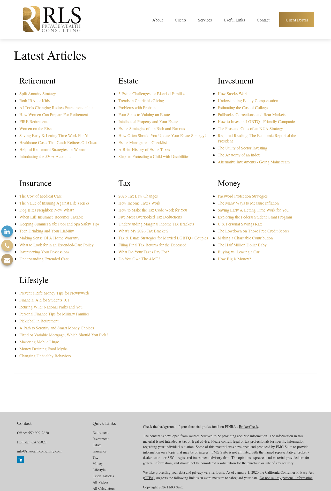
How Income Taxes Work (139, 203)
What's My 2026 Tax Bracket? (143, 230)
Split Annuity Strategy (37, 93)
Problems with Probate (136, 107)
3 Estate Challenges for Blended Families (151, 93)
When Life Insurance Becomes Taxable (51, 217)
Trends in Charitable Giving (141, 100)
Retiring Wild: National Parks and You (50, 306)
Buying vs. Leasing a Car (238, 251)
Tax (95, 457)
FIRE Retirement (33, 121)
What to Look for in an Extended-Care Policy (56, 244)
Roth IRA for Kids (34, 100)
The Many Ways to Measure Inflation (248, 203)
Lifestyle (99, 469)
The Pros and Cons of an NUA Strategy (250, 128)
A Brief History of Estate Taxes (144, 149)
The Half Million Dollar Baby (242, 244)
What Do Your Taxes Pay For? (143, 251)
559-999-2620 (38, 432)
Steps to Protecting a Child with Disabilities (153, 156)
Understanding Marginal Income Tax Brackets (156, 223)
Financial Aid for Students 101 (44, 300)
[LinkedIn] (7, 231)
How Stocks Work (233, 93)
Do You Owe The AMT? (139, 258)
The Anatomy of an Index (239, 154)
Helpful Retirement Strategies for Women (53, 149)
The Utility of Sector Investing (242, 147)
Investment (101, 438)
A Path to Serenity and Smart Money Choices (56, 327)
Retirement (101, 432)
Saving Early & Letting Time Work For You (55, 135)
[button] (157, 19)
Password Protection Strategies (243, 196)
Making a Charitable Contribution (245, 237)
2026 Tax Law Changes (138, 196)
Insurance (100, 451)
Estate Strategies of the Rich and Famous (151, 128)
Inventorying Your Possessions (44, 251)
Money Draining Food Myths (43, 348)
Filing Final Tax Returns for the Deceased (152, 244)
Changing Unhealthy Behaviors (45, 355)
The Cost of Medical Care (40, 196)
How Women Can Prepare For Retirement (53, 114)
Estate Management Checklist (142, 142)
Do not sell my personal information (286, 477)
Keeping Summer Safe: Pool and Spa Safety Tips (59, 223)
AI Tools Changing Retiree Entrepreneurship (56, 107)
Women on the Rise (35, 128)
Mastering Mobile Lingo (39, 341)
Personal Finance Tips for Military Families (54, 313)
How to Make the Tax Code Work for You (152, 210)
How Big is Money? (234, 258)
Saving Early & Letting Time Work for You (253, 210)
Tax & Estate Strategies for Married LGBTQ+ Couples (163, 237)
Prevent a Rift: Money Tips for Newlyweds (54, 293)
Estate (97, 444)
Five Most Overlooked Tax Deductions (150, 217)
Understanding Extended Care (44, 258)
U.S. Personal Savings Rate (240, 223)
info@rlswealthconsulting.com (39, 451)
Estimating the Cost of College (243, 107)
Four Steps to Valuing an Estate (144, 114)
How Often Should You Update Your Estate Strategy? (162, 135)
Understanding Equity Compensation (248, 100)
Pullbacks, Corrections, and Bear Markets (251, 114)
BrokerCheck (248, 426)
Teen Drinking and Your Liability (46, 230)
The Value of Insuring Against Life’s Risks (54, 203)
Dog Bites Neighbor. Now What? (46, 210)
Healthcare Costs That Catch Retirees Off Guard (59, 142)
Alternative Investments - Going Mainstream (254, 161)
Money (98, 463)
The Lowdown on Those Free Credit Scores (253, 230)
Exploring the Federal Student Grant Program (255, 217)
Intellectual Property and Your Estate (148, 121)
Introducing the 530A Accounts (45, 156)
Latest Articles (103, 475)
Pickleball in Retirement (38, 320)
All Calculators (104, 488)
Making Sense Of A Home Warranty (49, 237)
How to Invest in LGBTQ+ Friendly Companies (257, 121)
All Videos (100, 482)
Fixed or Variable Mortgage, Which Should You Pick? (63, 334)
